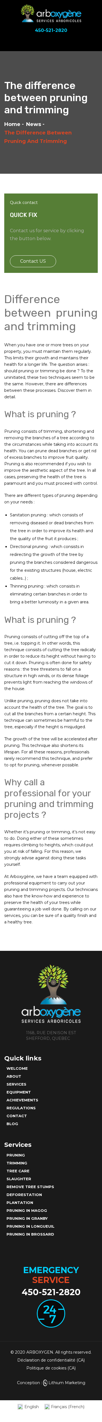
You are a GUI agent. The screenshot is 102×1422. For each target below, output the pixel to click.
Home (12, 124)
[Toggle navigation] (93, 42)
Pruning (16, 1155)
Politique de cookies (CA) (51, 1368)
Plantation (20, 1202)
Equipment (19, 1092)
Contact (17, 1116)
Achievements (22, 1100)
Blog (12, 1123)
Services (16, 1084)
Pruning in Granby (27, 1218)
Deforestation (24, 1194)
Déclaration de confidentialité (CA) (51, 1360)
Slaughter (19, 1179)
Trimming (17, 1163)
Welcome (17, 1068)
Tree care (18, 1171)
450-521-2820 (51, 1292)
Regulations (21, 1108)
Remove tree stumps (30, 1186)
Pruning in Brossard (30, 1234)
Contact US (33, 261)
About (14, 1076)
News (33, 124)
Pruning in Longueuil (30, 1226)
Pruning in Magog (27, 1210)
